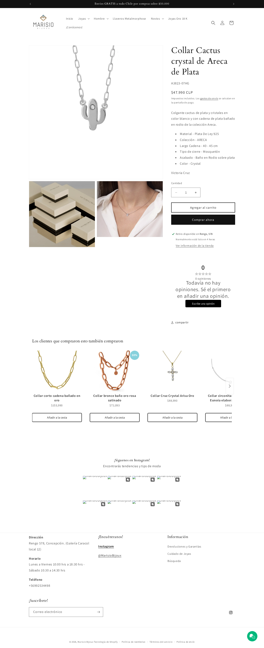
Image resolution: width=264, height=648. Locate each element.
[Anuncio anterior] (30, 4)
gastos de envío (209, 98)
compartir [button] (182, 322)
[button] (83, 18)
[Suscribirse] (98, 612)
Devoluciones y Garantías (184, 546)
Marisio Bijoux (85, 641)
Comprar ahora (203, 220)
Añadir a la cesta (57, 417)
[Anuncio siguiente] (233, 4)
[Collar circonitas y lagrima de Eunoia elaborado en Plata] (230, 371)
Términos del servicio (161, 641)
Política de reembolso (133, 641)
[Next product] (230, 386)
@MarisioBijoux (109, 555)
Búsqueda (174, 561)
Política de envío (186, 641)
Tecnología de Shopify (106, 641)
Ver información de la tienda (195, 245)
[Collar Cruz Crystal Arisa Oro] (172, 371)
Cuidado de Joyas (179, 554)
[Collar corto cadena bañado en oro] (56, 371)
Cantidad (176, 183)
